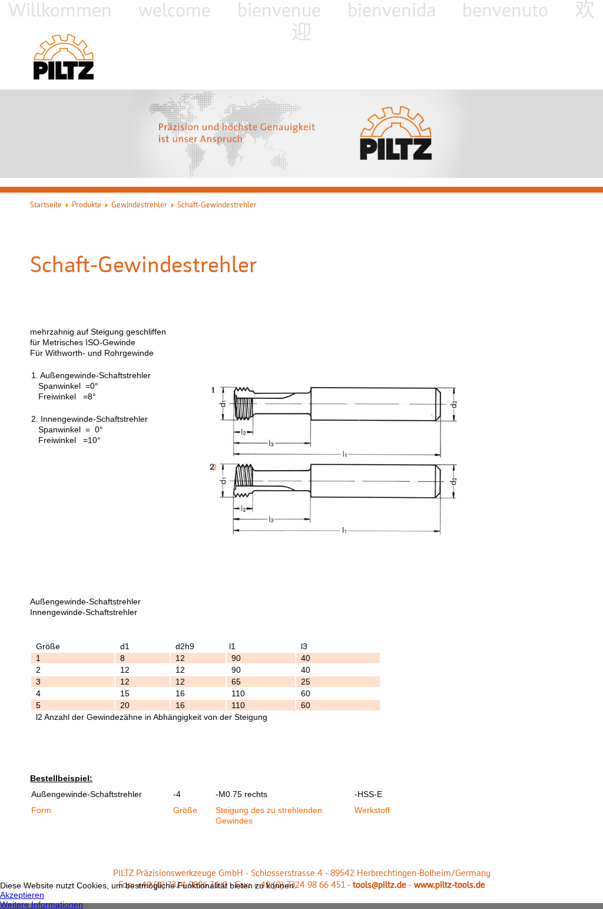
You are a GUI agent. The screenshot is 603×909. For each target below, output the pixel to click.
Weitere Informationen (41, 904)
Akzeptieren (22, 895)
